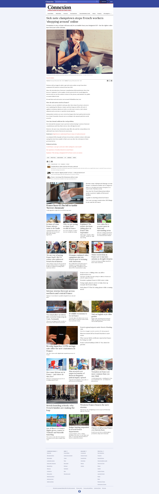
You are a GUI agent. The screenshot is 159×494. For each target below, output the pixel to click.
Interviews (83, 461)
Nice (65, 471)
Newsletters (49, 466)
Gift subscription (50, 455)
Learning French (101, 474)
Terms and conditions (88, 488)
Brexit (99, 476)
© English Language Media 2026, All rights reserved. (64, 488)
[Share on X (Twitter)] (109, 81)
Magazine (83, 451)
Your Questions (73, 13)
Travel (65, 458)
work (74, 157)
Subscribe (104, 1)
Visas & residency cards (102, 461)
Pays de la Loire (67, 474)
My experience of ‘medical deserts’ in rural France (59, 150)
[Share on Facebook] (108, 81)
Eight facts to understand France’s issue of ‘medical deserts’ (69, 134)
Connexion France (51, 451)
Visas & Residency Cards (85, 13)
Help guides (49, 458)
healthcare (60, 157)
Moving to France (101, 481)
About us (49, 468)
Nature (82, 463)
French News (50, 13)
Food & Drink (83, 458)
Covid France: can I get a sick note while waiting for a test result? (64, 147)
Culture (82, 466)
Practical (66, 13)
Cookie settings (97, 488)
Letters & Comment (68, 455)
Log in (111, 1)
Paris (65, 461)
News (65, 451)
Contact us (49, 471)
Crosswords (83, 453)
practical (53, 157)
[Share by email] (111, 81)
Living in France (101, 471)
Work (99, 479)
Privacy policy (79, 488)
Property (99, 13)
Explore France (84, 455)
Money (94, 13)
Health (99, 468)
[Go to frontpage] (59, 8)
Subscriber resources (51, 463)
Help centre (49, 474)
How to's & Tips (101, 463)
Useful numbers (50, 481)
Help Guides (58, 13)
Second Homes (101, 458)
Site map (104, 488)
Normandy (66, 463)
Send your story (50, 479)
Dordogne (66, 468)
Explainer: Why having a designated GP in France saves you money (64, 153)
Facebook (79, 491)
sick (48, 157)
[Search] (97, 2)
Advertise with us (50, 476)
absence (69, 157)
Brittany (65, 466)
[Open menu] (108, 13)
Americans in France (102, 484)
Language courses (51, 461)
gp (65, 157)
